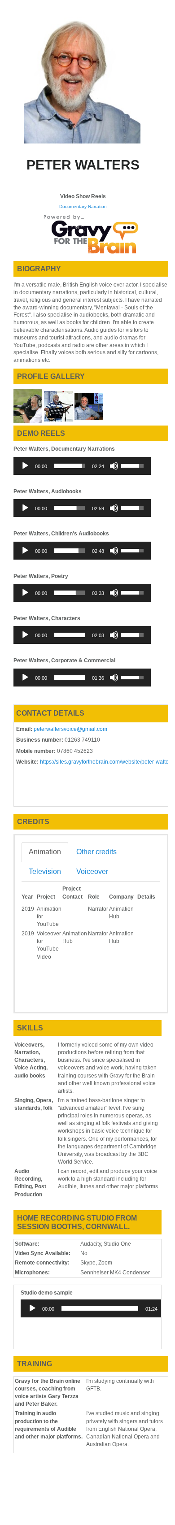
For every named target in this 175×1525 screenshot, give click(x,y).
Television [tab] (45, 871)
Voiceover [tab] (92, 871)
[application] (82, 466)
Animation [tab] (45, 852)
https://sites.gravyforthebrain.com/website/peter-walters (106, 762)
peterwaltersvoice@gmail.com (70, 729)
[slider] (69, 466)
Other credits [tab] (96, 852)
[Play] (25, 465)
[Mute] (113, 465)
